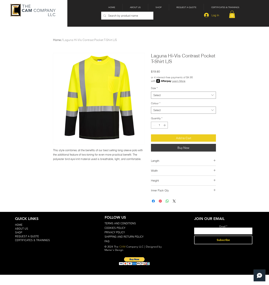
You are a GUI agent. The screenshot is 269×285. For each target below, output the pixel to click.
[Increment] (165, 125)
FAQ (106, 241)
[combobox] (183, 95)
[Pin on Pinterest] (160, 201)
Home (57, 40)
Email (222, 226)
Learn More (178, 81)
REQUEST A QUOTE (27, 236)
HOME (19, 225)
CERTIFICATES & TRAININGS (32, 240)
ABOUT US (21, 229)
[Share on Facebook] (153, 201)
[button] (232, 14)
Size (154, 88)
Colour (155, 103)
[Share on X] (174, 201)
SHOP (18, 233)
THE (26, 6)
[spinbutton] (159, 125)
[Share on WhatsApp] (167, 201)
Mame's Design (114, 250)
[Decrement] (154, 125)
